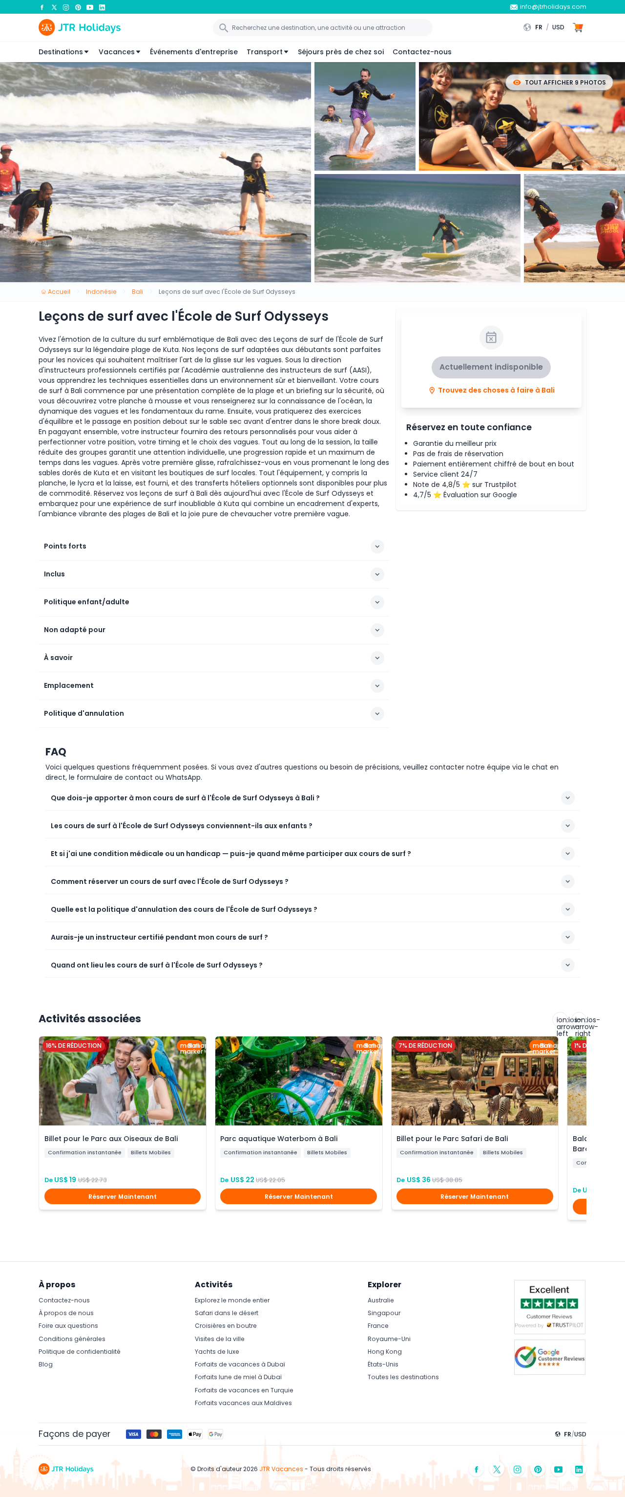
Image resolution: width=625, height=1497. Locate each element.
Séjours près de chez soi (341, 52)
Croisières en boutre (226, 1325)
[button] (546, 27)
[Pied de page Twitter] (497, 1469)
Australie (381, 1300)
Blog (46, 1364)
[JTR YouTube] (89, 7)
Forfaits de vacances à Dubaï (240, 1364)
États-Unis (383, 1364)
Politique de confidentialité (80, 1351)
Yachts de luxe (217, 1351)
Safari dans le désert (226, 1313)
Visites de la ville (220, 1339)
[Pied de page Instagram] (517, 1469)
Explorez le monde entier (232, 1300)
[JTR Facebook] (42, 7)
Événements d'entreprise (194, 52)
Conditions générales (72, 1339)
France (378, 1325)
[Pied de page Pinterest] (538, 1469)
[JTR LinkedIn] (102, 7)
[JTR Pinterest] (78, 7)
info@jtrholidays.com (553, 6)
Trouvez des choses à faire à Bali (496, 391)
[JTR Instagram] (65, 7)
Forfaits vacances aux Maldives (243, 1403)
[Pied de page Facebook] (476, 1469)
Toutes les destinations (403, 1377)
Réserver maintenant (122, 1196)
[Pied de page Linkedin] (579, 1469)
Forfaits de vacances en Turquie (244, 1390)
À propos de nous (66, 1313)
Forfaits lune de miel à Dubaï (238, 1377)
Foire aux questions (68, 1325)
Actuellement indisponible (491, 367)
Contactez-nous (422, 52)
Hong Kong (385, 1351)
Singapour (384, 1313)
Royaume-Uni (389, 1339)
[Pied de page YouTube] (558, 1469)
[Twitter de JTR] (54, 7)
